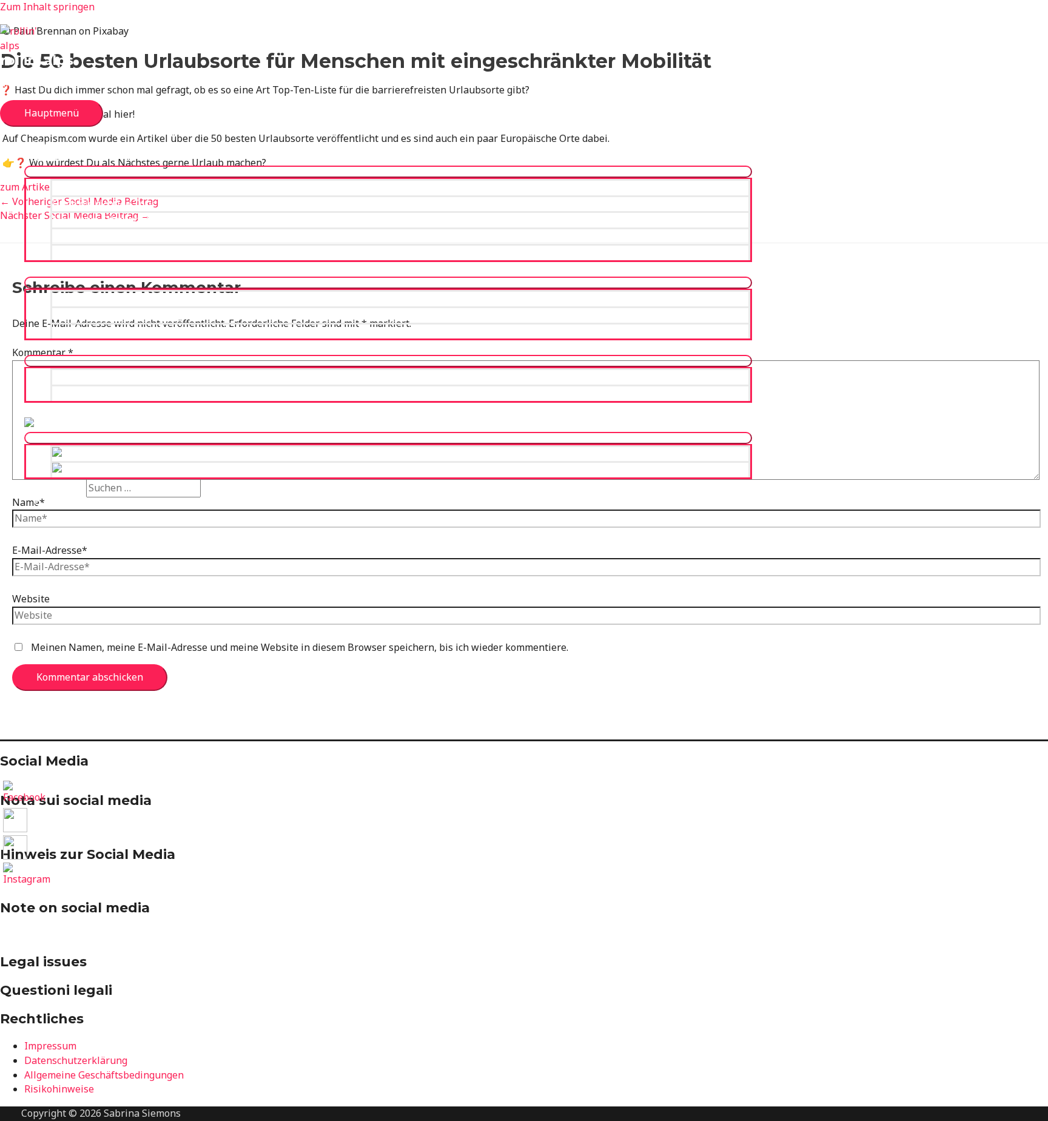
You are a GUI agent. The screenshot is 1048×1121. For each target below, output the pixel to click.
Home (37, 143)
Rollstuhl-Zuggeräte (98, 298)
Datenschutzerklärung (75, 1060)
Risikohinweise (59, 1089)
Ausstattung (52, 268)
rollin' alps (36, 60)
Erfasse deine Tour (95, 236)
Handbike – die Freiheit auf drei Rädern (142, 331)
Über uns (45, 347)
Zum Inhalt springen (47, 6)
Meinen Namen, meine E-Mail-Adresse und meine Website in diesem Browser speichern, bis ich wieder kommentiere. (299, 647)
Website (31, 598)
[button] (42, 504)
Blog (34, 409)
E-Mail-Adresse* (49, 550)
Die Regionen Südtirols (104, 187)
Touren (41, 157)
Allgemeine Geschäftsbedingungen (104, 1075)
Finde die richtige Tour (103, 203)
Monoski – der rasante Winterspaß (132, 314)
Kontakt (70, 393)
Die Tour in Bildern (96, 252)
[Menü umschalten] (388, 172)
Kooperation (80, 376)
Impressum (50, 1045)
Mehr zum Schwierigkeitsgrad (120, 219)
